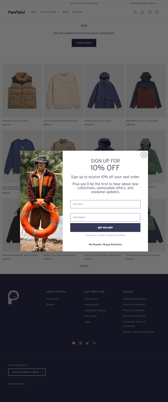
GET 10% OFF (105, 227)
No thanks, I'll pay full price (105, 244)
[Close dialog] (144, 155)
